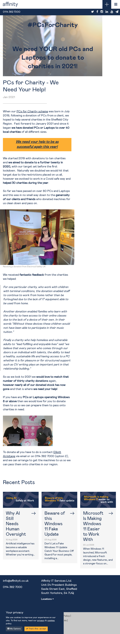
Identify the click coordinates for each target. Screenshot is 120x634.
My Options (15, 629)
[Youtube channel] (112, 12)
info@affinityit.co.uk (16, 580)
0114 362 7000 (12, 587)
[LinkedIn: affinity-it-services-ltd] (107, 12)
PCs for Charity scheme (32, 111)
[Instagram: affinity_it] (102, 12)
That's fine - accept (37, 629)
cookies (51, 620)
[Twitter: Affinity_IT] (92, 12)
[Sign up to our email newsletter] (117, 12)
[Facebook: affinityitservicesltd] (97, 12)
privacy (40, 620)
